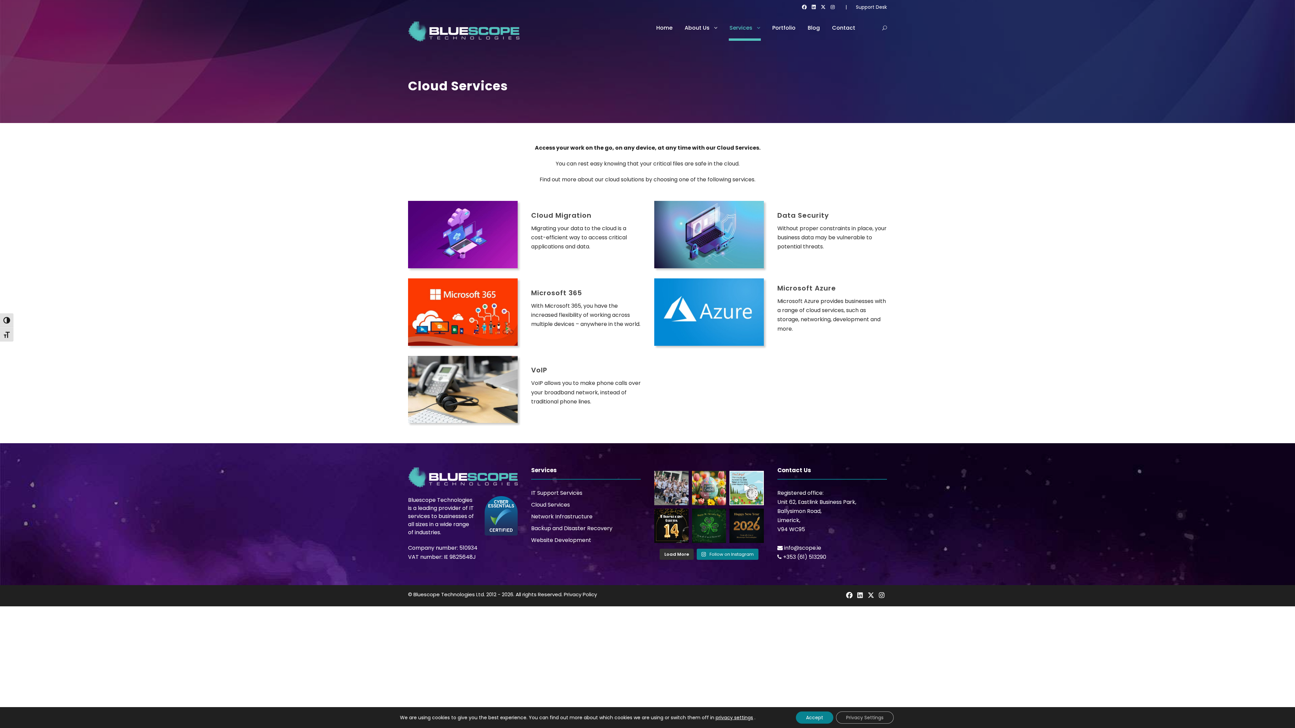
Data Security (803, 215)
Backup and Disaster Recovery (571, 528)
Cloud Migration (561, 215)
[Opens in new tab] (804, 7)
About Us (697, 28)
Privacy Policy (580, 594)
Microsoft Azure (806, 288)
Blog (814, 28)
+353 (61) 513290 (804, 557)
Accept (814, 717)
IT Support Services (556, 493)
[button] (884, 28)
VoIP (539, 370)
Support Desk (871, 7)
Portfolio (784, 28)
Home (664, 28)
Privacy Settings (865, 717)
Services (740, 28)
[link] (849, 595)
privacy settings (734, 718)
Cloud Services (550, 505)
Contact (843, 28)
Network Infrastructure (562, 516)
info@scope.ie (802, 548)
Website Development (561, 540)
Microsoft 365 (556, 293)
